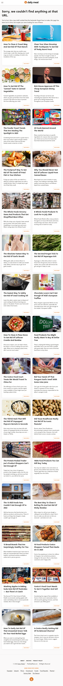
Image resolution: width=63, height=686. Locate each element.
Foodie (36, 671)
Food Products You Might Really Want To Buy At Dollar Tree (46, 337)
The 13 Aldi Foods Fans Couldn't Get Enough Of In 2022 (15, 505)
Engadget (9, 671)
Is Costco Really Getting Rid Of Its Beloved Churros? (46, 629)
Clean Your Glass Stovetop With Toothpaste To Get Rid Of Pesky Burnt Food (46, 47)
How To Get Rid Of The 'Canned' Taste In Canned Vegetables (14, 89)
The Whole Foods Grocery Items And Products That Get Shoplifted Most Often (16, 214)
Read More (26, 63)
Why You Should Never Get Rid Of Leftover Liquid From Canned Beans (46, 172)
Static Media (21, 664)
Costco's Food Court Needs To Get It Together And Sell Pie (46, 589)
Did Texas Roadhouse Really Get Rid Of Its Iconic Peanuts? (46, 421)
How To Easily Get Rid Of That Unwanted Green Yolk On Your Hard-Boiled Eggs (15, 631)
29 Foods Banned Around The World (45, 129)
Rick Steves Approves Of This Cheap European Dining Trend (46, 89)
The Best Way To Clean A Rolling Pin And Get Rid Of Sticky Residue (45, 505)
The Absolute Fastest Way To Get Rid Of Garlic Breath (16, 255)
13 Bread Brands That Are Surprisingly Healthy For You (16, 545)
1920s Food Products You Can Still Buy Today (46, 462)
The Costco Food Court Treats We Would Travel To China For (15, 379)
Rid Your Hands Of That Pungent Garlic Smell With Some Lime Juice (45, 379)
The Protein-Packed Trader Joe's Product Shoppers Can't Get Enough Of (16, 463)
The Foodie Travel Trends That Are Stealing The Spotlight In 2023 (14, 131)
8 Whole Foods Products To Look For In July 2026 (46, 213)
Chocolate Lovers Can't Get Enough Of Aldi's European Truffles (46, 296)
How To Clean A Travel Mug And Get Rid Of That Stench (15, 45)
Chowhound (29, 671)
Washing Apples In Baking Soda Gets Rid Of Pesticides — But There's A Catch (15, 589)
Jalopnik (16, 671)
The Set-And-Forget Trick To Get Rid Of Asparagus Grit (46, 255)
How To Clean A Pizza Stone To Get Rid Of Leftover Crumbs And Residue (16, 337)
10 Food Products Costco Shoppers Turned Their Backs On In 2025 (46, 547)
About (22, 661)
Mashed (52, 671)
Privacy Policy (38, 661)
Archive (28, 661)
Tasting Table (27, 673)
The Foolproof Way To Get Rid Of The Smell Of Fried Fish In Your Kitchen (15, 172)
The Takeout (36, 673)
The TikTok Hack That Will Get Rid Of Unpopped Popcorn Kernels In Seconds (16, 421)
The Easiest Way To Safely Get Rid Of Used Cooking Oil (16, 294)
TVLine (22, 671)
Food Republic (44, 671)
